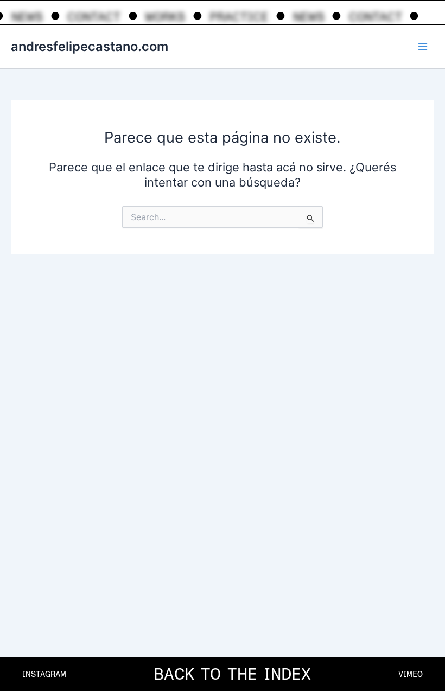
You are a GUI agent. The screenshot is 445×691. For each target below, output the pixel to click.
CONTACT (93, 17)
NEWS (27, 17)
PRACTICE (238, 17)
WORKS (165, 17)
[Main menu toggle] (422, 46)
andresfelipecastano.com (89, 46)
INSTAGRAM (44, 674)
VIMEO (410, 674)
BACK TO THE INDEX (232, 673)
